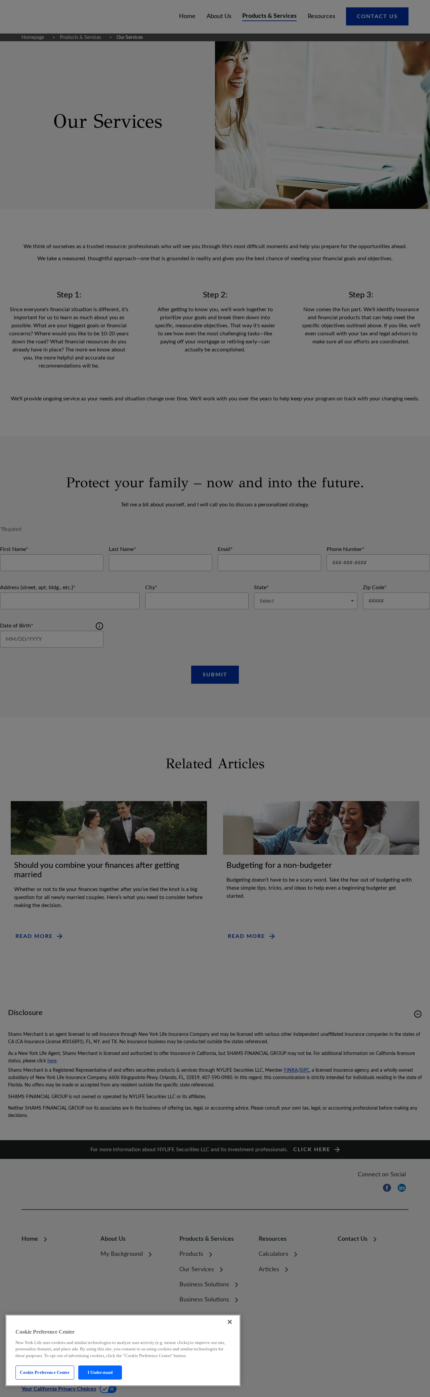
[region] (123, 1350)
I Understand (100, 1372)
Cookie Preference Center (45, 1372)
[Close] (229, 1322)
